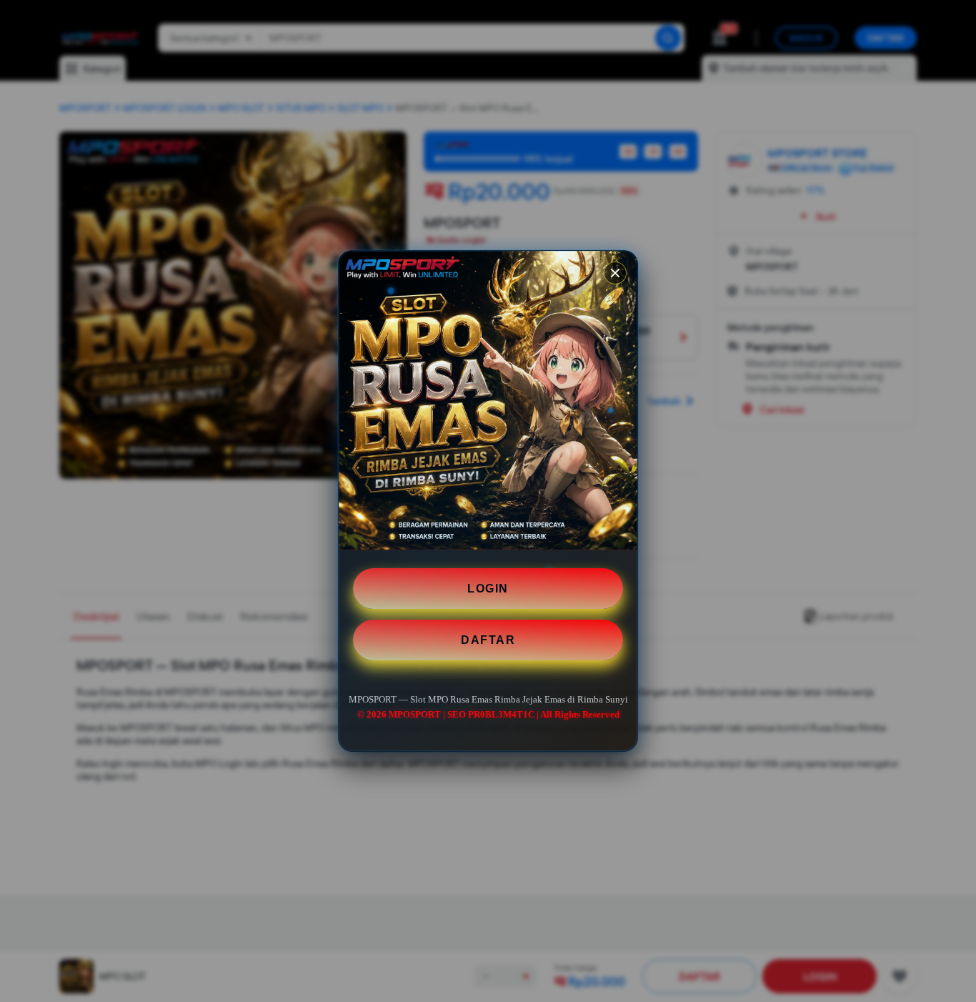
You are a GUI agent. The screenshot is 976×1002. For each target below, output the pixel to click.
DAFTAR (488, 640)
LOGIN (488, 588)
